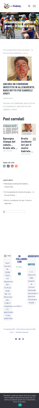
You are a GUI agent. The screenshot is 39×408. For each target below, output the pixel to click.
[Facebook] (4, 167)
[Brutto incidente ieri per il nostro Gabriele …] (28, 130)
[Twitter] (8, 167)
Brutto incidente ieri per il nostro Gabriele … (27, 146)
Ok (20, 405)
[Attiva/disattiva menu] (34, 7)
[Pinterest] (12, 167)
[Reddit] (16, 167)
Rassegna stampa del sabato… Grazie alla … (10, 144)
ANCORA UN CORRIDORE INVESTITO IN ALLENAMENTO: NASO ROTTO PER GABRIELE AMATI (19, 89)
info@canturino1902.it (7, 307)
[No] (36, 400)
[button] (4, 140)
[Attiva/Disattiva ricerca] (29, 7)
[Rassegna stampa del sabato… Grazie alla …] (10, 130)
